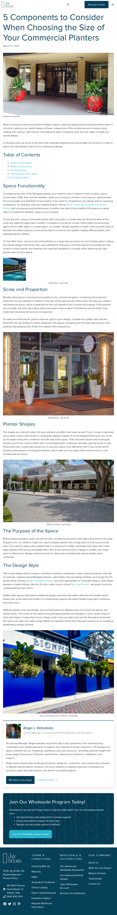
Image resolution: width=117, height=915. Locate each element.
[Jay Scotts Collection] (7, 4)
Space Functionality (20, 162)
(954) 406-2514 (15, 896)
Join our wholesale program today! (30, 834)
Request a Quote (96, 4)
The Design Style (19, 177)
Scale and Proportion (21, 166)
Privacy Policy (10, 878)
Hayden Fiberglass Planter (39, 580)
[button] (68, 4)
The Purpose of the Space (24, 173)
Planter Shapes (18, 170)
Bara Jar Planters (80, 584)
